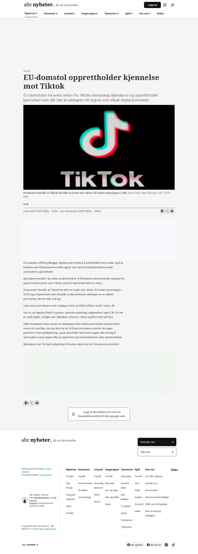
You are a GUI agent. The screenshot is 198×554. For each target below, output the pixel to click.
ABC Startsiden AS (48, 529)
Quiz (137, 483)
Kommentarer (85, 483)
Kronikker (83, 490)
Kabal (137, 511)
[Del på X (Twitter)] (167, 211)
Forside (69, 476)
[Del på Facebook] (162, 211)
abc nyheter (137, 544)
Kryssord (139, 504)
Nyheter (30, 13)
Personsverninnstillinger (157, 497)
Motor (97, 501)
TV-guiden (126, 506)
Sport (69, 506)
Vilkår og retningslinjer (156, 504)
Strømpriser (127, 520)
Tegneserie (126, 526)
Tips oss (145, 452)
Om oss (143, 13)
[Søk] (172, 5)
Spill (127, 13)
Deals (108, 504)
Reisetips (109, 483)
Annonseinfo (151, 490)
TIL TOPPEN (28, 544)
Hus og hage (111, 490)
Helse (97, 494)
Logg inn (152, 4)
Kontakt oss (147, 442)
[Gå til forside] (83, 5)
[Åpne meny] (165, 5)
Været (124, 513)
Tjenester (110, 13)
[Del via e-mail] (172, 211)
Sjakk (137, 490)
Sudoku (138, 497)
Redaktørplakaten (42, 497)
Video (160, 13)
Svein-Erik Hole (45, 475)
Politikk (69, 513)
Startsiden (126, 476)
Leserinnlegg (84, 497)
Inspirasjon (89, 13)
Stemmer (50, 13)
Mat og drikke (112, 497)
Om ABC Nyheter (154, 476)
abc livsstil (156, 544)
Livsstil (68, 13)
